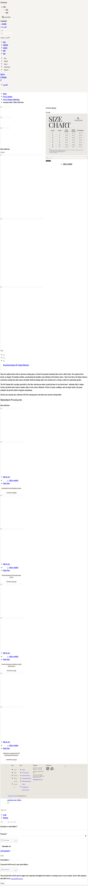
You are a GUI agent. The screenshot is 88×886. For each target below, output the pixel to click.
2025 (15, 796)
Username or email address (9, 826)
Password (4, 834)
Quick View (6, 483)
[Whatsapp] (52, 768)
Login (4, 815)
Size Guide (48, 112)
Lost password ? (5, 850)
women (5, 47)
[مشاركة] (83, 1)
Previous (2, 152)
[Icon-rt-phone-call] (47, 772)
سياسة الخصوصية (17, 878)
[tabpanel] (21, 185)
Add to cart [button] (6, 477)
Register (5, 817)
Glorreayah (10, 796)
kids (4, 50)
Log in (2, 855)
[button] (11, 822)
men (4, 42)
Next (2, 350)
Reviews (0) (13, 365)
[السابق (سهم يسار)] (2, 443)
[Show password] (85, 836)
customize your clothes (14, 800)
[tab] (6, 364)
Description (6, 365)
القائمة (5, 84)
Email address (5, 860)
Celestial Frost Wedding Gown (11, 488)
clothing (5, 45)
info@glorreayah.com (38, 779)
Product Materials (23, 365)
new (4, 53)
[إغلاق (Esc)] (86, 1)
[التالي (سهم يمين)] (85, 443)
